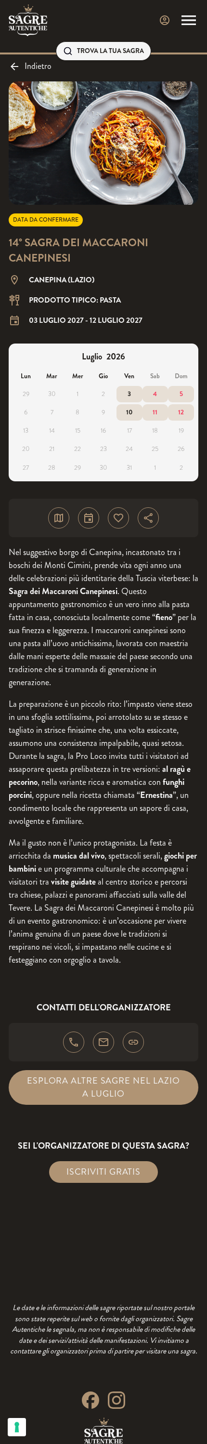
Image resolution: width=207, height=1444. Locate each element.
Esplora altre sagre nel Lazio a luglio (103, 1087)
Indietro (38, 66)
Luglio (92, 356)
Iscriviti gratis (103, 1172)
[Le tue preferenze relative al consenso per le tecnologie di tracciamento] (17, 1427)
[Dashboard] (164, 20)
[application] (103, 412)
